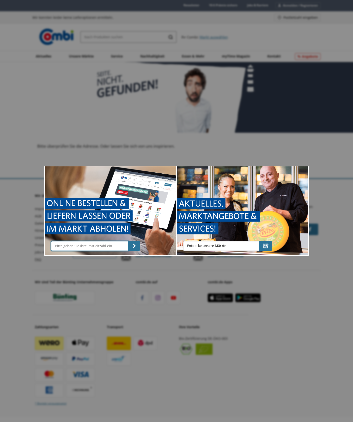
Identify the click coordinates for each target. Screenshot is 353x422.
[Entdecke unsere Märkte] (265, 246)
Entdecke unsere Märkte (206, 245)
